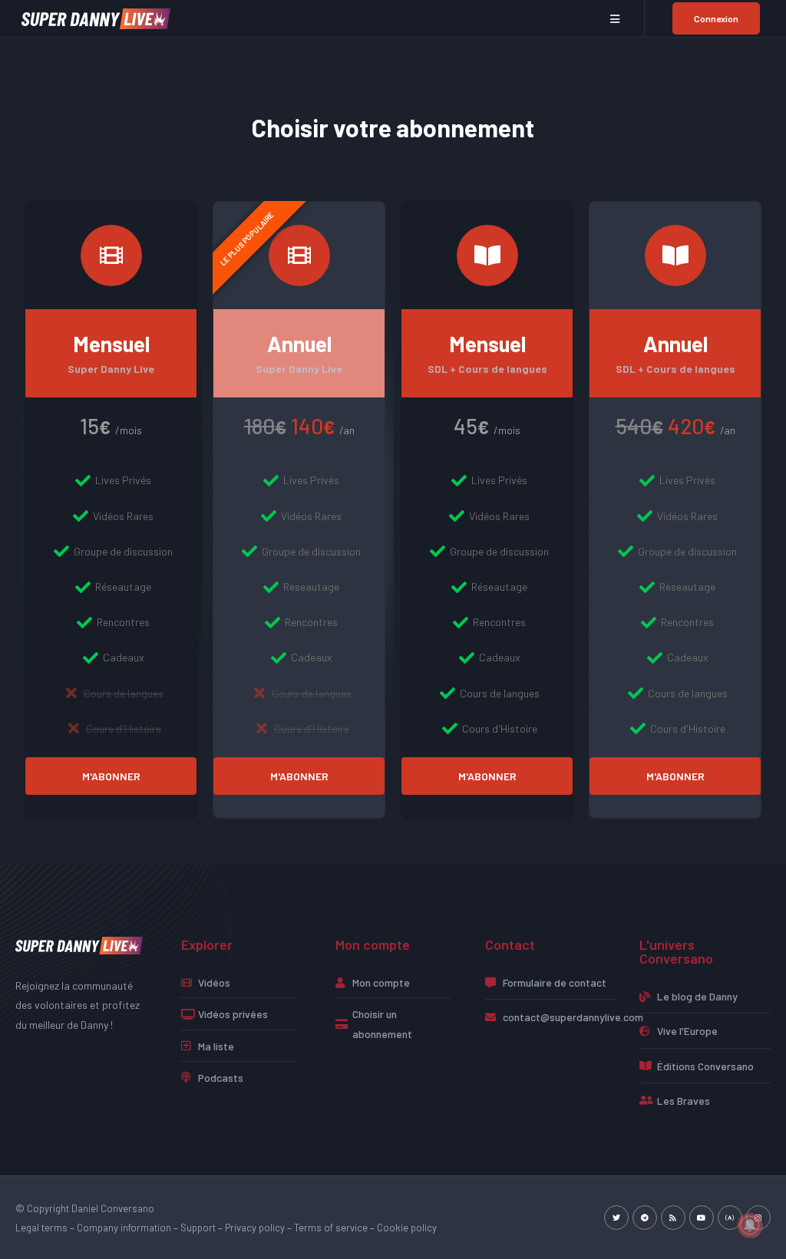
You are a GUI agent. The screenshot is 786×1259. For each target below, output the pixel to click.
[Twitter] (616, 1217)
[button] (615, 18)
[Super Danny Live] (95, 17)
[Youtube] (701, 1217)
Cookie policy (407, 1227)
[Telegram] (644, 1217)
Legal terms (41, 1227)
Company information (124, 1227)
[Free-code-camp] (730, 1217)
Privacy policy (255, 1227)
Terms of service (331, 1227)
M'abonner (111, 776)
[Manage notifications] (750, 1225)
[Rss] (673, 1217)
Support (198, 1227)
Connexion (716, 18)
